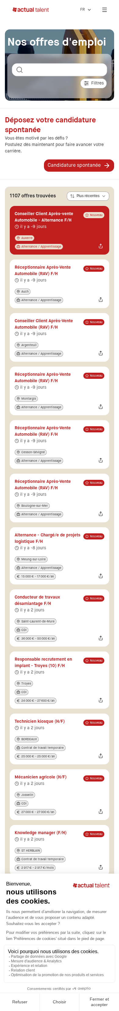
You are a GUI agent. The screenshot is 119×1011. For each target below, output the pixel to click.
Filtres (97, 83)
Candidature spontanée (74, 165)
